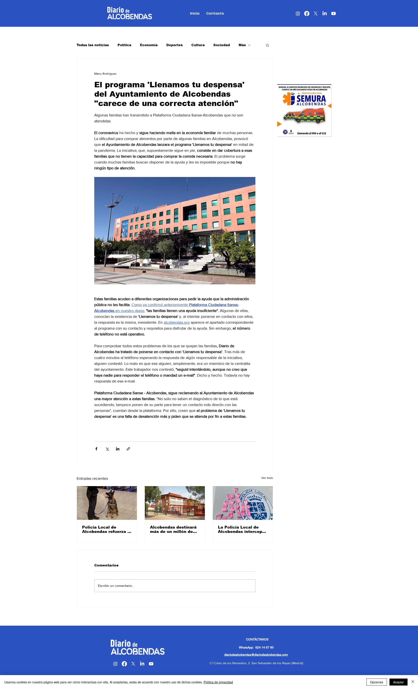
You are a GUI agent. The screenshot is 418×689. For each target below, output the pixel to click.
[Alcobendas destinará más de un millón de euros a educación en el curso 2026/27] (175, 503)
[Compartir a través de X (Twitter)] (107, 449)
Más (242, 45)
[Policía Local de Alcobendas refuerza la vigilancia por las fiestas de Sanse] (107, 503)
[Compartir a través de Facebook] (96, 449)
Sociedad (221, 45)
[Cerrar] (412, 682)
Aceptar (398, 682)
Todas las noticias (93, 45)
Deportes (174, 45)
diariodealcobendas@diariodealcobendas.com (256, 654)
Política (124, 45)
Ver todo (267, 478)
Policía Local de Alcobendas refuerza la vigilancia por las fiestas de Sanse (106, 529)
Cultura (198, 45)
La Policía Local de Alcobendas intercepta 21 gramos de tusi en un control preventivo (242, 529)
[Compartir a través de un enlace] (128, 449)
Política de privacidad (218, 682)
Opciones (376, 682)
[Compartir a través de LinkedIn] (118, 449)
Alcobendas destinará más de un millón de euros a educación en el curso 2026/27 (173, 529)
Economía (149, 45)
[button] (267, 45)
